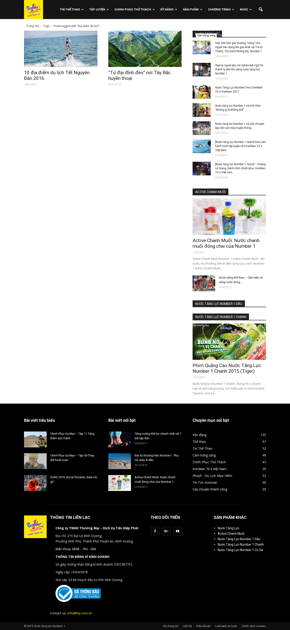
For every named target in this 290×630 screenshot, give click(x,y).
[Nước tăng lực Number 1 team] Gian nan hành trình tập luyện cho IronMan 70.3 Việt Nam (240, 146)
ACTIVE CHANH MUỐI (210, 192)
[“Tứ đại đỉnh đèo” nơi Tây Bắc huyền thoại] (145, 49)
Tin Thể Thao (70, 9)
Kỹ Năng (167, 9)
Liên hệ (187, 626)
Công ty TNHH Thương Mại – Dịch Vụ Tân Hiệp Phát (97, 528)
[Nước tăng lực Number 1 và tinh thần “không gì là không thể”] (202, 110)
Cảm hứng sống (206, 35)
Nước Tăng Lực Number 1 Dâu (239, 539)
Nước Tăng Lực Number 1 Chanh (241, 544)
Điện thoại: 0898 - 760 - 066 (76, 549)
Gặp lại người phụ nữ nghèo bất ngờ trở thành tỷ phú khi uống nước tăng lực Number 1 (239, 69)
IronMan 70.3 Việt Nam (210, 469)
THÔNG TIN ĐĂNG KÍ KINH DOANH (82, 556)
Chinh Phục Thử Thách (132, 9)
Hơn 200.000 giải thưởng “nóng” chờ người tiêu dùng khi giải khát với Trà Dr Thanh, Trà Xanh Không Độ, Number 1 (239, 47)
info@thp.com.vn (79, 613)
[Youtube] (177, 531)
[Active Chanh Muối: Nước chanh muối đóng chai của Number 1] (229, 217)
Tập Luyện (97, 9)
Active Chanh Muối (231, 533)
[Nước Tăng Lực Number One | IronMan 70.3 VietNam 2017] (202, 92)
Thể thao (199, 441)
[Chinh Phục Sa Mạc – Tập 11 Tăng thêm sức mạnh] (35, 439)
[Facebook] (155, 531)
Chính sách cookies (254, 626)
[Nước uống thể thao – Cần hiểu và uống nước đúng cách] (204, 283)
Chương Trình (219, 9)
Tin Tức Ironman (205, 482)
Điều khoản (203, 626)
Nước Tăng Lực (228, 528)
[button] (260, 9)
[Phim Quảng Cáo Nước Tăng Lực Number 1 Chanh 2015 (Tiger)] (229, 342)
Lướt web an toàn (226, 626)
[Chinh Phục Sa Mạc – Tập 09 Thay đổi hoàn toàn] (35, 461)
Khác (244, 9)
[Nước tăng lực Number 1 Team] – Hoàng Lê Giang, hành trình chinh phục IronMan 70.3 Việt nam (240, 168)
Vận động (199, 435)
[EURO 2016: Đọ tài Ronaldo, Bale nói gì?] (35, 483)
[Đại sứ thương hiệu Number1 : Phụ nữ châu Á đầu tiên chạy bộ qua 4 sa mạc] (119, 461)
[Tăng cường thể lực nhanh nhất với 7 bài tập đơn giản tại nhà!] (119, 439)
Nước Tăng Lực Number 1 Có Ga (240, 550)
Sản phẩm (191, 9)
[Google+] (166, 531)
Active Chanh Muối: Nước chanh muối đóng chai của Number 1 (226, 243)
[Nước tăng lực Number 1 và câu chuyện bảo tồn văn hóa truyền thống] (202, 128)
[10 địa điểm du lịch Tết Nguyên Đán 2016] (60, 49)
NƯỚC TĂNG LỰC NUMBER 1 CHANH (220, 317)
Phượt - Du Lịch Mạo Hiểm (212, 475)
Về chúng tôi (171, 626)
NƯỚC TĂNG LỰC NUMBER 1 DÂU (218, 304)
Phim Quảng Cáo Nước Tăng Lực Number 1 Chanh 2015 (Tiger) (227, 368)
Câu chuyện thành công (210, 489)
